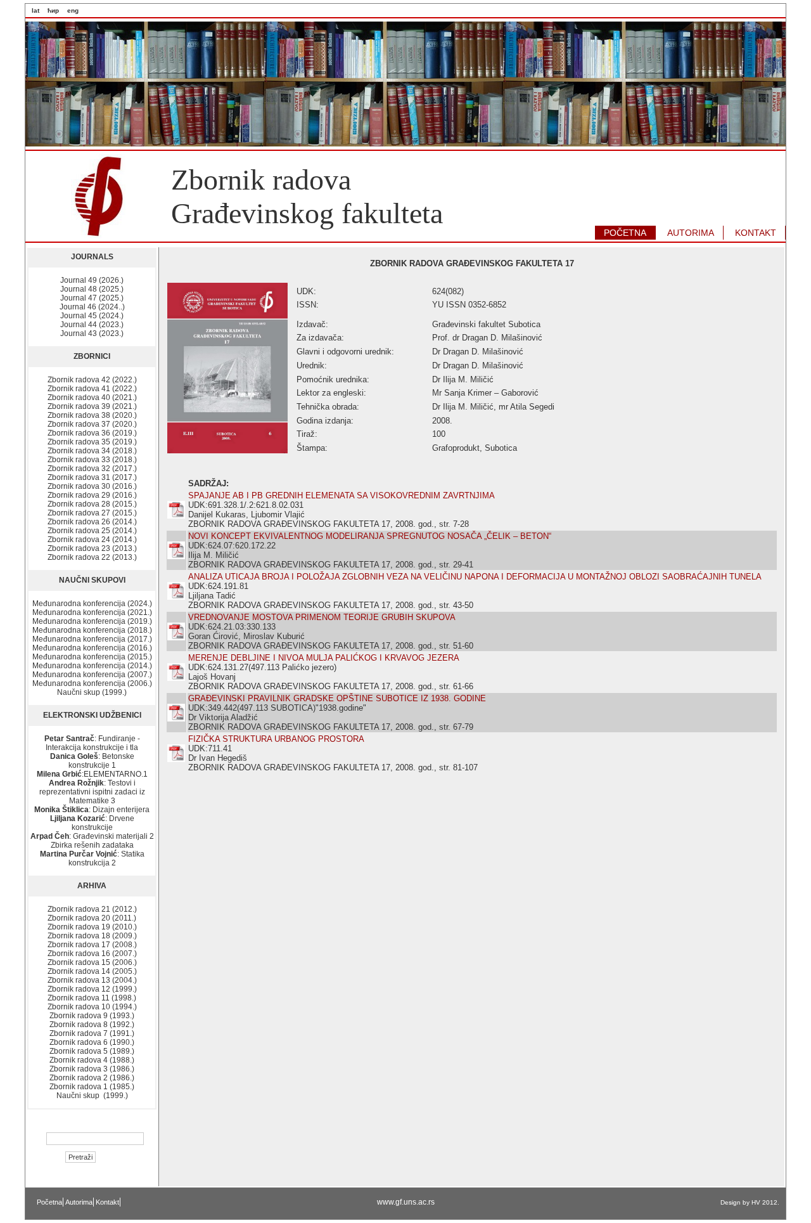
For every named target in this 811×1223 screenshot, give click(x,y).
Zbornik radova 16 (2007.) (92, 953)
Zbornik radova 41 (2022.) (92, 388)
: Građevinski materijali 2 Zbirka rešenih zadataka (92, 841)
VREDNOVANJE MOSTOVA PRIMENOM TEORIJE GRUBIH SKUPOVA (322, 617)
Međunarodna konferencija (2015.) (92, 656)
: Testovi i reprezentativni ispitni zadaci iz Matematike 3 (92, 792)
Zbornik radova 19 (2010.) (92, 926)
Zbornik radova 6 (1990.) (91, 1042)
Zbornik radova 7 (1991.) (91, 1033)
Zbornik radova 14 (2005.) (92, 971)
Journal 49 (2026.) (92, 280)
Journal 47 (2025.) (92, 298)
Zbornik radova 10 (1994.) (92, 1006)
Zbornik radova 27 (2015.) (92, 512)
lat (35, 10)
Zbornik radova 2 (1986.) (91, 1077)
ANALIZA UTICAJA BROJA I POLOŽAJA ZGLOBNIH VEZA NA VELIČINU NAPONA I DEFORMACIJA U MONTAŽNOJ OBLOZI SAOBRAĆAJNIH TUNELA (475, 576)
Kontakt (107, 1202)
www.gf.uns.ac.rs (406, 1202)
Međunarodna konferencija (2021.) (92, 612)
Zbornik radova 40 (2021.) (92, 397)
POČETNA (625, 233)
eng (73, 10)
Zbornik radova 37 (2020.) (92, 424)
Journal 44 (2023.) (92, 324)
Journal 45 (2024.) (92, 315)
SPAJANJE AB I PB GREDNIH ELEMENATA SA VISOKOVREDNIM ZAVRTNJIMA (341, 495)
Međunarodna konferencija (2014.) (92, 665)
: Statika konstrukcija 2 (92, 858)
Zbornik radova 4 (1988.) (91, 1060)
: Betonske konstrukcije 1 (92, 761)
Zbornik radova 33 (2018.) (92, 459)
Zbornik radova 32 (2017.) (92, 468)
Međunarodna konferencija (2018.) (92, 630)
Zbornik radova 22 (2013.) (92, 557)
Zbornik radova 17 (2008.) (92, 944)
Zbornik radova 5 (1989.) (91, 1051)
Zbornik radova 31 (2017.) (92, 477)
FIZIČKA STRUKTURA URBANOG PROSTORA (276, 739)
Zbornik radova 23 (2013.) (92, 548)
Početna (49, 1202)
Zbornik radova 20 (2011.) (92, 918)
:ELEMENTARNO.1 (92, 774)
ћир (53, 10)
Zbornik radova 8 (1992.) (91, 1024)
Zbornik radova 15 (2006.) (92, 962)
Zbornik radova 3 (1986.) (91, 1068)
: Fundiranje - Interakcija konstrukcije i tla (92, 743)
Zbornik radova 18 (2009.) (92, 935)
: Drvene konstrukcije (92, 823)
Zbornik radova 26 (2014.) (92, 521)
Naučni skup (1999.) (92, 692)
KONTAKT (755, 233)
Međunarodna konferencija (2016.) (92, 648)
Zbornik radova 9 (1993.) (91, 1015)
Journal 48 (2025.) (92, 289)
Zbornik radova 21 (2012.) (92, 909)
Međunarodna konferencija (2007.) (92, 674)
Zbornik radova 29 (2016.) (92, 495)
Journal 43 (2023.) (92, 333)
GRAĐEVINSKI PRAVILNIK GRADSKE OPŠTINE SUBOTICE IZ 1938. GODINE (337, 698)
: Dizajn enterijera (92, 809)
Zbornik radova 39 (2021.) (92, 406)
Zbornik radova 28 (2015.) (92, 504)
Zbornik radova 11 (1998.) (92, 997)
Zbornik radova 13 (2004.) (92, 980)
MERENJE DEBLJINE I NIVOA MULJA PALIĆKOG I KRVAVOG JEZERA (323, 658)
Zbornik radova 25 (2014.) (92, 530)
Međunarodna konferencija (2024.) (92, 603)
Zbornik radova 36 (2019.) (92, 433)
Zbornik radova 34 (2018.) (92, 450)
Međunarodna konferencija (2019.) (92, 621)
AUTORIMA (690, 233)
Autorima (79, 1202)
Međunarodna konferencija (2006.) (92, 683)
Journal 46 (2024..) (92, 306)
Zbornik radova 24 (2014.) (92, 539)
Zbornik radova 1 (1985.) (91, 1086)
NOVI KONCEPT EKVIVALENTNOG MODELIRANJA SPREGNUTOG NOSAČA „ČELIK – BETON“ (369, 536)
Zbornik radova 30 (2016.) (92, 486)
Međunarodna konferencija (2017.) (92, 639)
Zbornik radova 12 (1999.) (92, 989)
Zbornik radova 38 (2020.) (92, 415)
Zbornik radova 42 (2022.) (92, 379)
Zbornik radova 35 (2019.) (92, 441)
